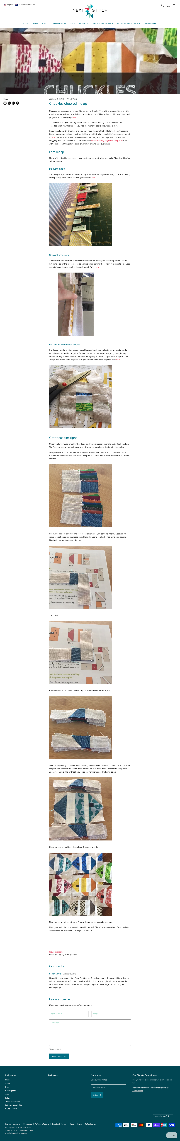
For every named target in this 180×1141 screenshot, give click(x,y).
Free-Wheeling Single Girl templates (107, 140)
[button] (19, 5)
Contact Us (27, 1124)
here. (74, 117)
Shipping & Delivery (59, 1124)
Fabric (82, 23)
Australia (162, 1116)
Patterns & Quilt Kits (127, 23)
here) (53, 137)
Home (25, 23)
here (93, 177)
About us (16, 1124)
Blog (44, 23)
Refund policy (90, 1124)
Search (8, 1124)
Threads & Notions (101, 23)
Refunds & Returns (42, 1124)
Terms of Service (76, 1124)
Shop (35, 23)
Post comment (59, 1056)
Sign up (97, 1095)
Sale (72, 23)
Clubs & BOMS (150, 23)
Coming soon (59, 23)
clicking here (137, 1091)
